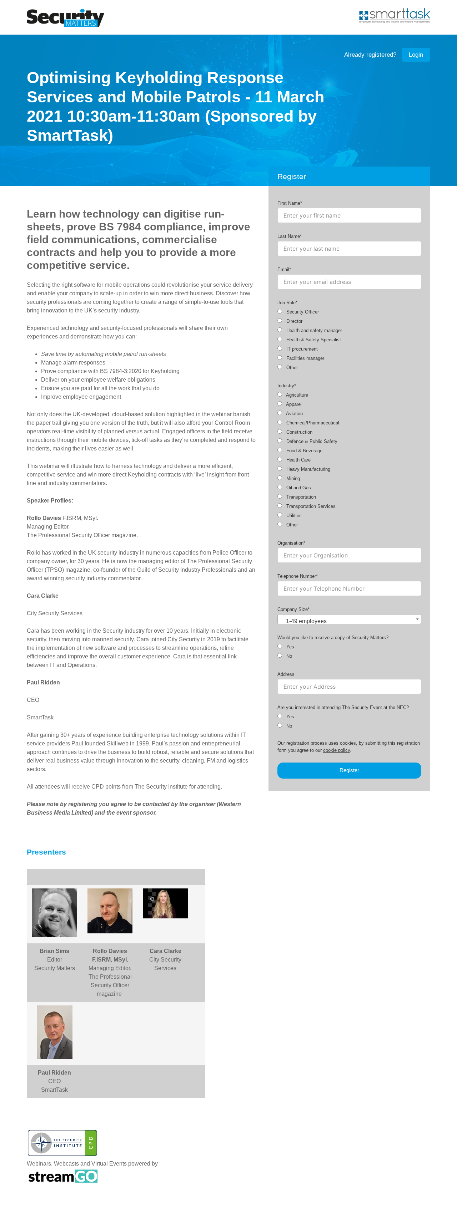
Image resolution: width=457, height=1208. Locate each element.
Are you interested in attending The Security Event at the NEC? (343, 707)
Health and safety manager (313, 330)
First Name (288, 203)
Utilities (293, 515)
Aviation (294, 413)
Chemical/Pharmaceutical (312, 422)
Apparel (293, 404)
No (288, 656)
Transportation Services (310, 506)
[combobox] (349, 619)
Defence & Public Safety (311, 441)
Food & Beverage (303, 450)
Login (416, 54)
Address (286, 674)
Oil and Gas (298, 487)
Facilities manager (304, 358)
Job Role (286, 302)
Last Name (288, 236)
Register (349, 770)
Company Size (292, 609)
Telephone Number (296, 576)
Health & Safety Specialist (313, 339)
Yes (289, 646)
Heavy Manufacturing (307, 469)
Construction (298, 432)
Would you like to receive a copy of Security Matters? (332, 637)
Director (293, 321)
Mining (292, 478)
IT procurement (301, 349)
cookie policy (336, 750)
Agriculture (296, 395)
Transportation (300, 497)
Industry (285, 385)
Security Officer (302, 312)
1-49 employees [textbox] (306, 621)
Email (283, 269)
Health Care (298, 460)
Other (291, 367)
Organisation (290, 543)
